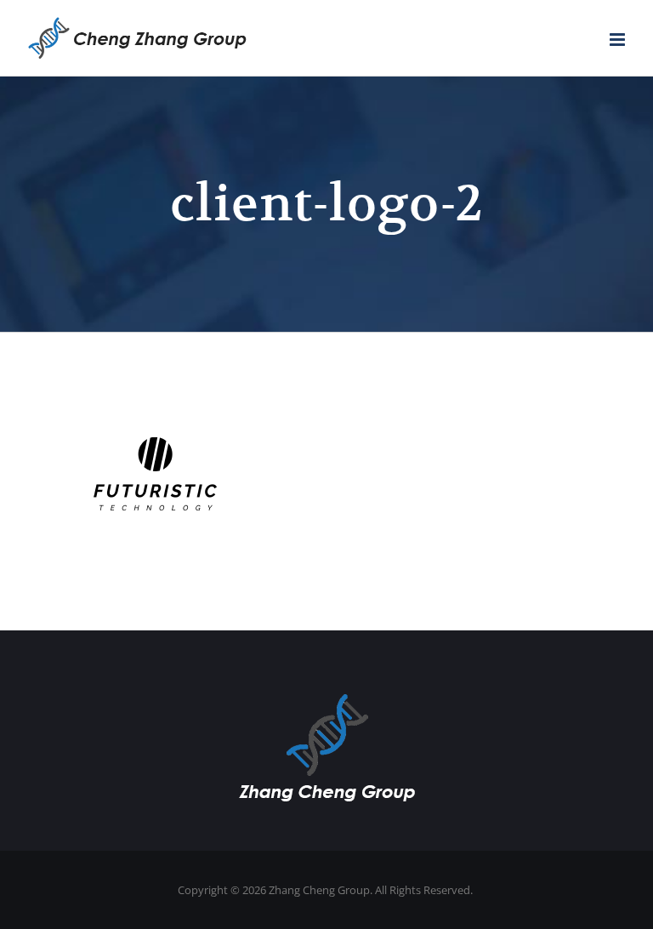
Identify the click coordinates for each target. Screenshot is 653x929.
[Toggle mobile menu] (618, 39)
